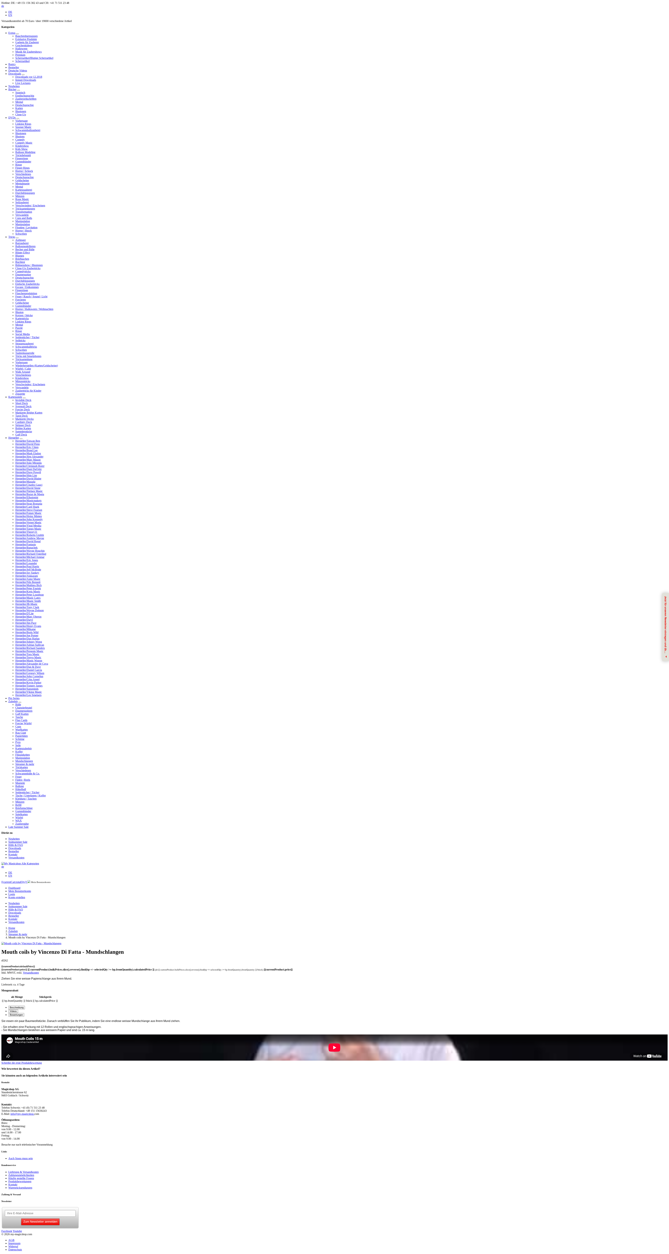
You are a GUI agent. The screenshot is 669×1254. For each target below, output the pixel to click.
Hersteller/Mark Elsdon (28, 453)
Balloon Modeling (25, 152)
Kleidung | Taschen (26, 798)
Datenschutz (15, 1249)
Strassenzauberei (24, 343)
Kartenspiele (15, 396)
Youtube (17, 1231)
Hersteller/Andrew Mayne (29, 538)
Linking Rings (23, 123)
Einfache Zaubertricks (27, 283)
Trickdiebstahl (23, 155)
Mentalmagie (22, 183)
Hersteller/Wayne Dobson (29, 610)
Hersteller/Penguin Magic (29, 651)
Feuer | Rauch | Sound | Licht (31, 296)
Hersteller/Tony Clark (27, 607)
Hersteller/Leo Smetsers (28, 695)
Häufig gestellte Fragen (21, 1178)
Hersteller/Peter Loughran (29, 594)
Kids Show (21, 149)
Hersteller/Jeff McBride (28, 569)
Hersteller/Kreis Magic (27, 591)
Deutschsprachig (24, 105)
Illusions (20, 136)
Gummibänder (23, 161)
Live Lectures (22, 83)
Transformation (23, 211)
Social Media (22, 334)
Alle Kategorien (30, 863)
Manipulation (22, 221)
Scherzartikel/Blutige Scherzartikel (34, 57)
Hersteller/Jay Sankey (27, 572)
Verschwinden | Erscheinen (30, 205)
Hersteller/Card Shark (27, 506)
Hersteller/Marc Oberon (28, 616)
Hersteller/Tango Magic (28, 528)
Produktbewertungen (19, 1181)
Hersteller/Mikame (25, 629)
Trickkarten (21, 767)
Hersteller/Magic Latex (28, 597)
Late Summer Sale (18, 826)
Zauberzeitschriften (25, 98)
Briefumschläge (24, 808)
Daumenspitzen (23, 710)
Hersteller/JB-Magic (26, 604)
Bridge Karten (23, 428)
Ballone (19, 786)
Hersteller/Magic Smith (28, 600)
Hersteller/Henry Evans (28, 626)
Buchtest (20, 261)
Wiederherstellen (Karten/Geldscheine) (36, 365)
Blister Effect (22, 252)
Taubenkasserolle (24, 353)
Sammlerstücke (23, 431)
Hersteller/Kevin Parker (28, 682)
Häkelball (20, 789)
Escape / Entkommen (27, 287)
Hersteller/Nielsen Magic (29, 491)
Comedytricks (23, 271)
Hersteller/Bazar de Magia (29, 494)
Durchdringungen (25, 192)
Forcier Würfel (23, 723)
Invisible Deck (23, 400)
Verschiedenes (23, 174)
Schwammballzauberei (27, 130)
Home (11, 928)
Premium (20, 54)
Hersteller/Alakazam (26, 575)
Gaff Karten (22, 713)
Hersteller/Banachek (26, 547)
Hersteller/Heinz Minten (28, 516)
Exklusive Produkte (26, 39)
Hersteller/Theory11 (26, 531)
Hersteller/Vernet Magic (28, 522)
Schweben (21, 233)
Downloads (14, 73)
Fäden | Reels (22, 779)
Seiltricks (20, 340)
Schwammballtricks (26, 346)
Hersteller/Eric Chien (27, 447)
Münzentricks (22, 381)
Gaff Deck (21, 434)
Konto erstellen (16, 897)
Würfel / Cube (23, 368)
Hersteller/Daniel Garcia (28, 669)
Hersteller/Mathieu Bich (28, 585)
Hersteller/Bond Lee (26, 450)
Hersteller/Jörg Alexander (29, 456)
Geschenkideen (23, 45)
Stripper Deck (23, 425)
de (2, 6)
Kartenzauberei (23, 189)
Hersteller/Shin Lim (26, 475)
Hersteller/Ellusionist (26, 497)
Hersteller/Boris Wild (27, 632)
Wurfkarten (21, 729)
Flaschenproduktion (26, 293)
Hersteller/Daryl (24, 619)
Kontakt (12, 854)
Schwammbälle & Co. (27, 773)
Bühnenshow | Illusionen (29, 265)
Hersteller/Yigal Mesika (28, 525)
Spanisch (20, 92)
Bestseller (13, 67)
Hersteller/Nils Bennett (27, 582)
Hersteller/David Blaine (28, 478)
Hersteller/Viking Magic (28, 691)
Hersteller (13, 437)
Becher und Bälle (24, 249)
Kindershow (22, 145)
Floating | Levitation (26, 227)
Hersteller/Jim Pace (25, 622)
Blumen (19, 255)
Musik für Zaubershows (28, 51)
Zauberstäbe (22, 823)
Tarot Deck (21, 415)
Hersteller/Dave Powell (28, 472)
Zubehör (13, 701)
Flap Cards (21, 720)
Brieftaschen (22, 258)
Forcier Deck (22, 409)
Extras (11, 32)
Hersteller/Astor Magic (27, 578)
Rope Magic (22, 199)
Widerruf (13, 1246)
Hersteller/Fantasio (25, 544)
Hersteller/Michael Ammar (29, 557)
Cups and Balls (23, 218)
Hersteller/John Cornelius (29, 676)
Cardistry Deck (23, 422)
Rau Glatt (20, 732)
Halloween (21, 48)
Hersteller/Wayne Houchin (30, 550)
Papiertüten (21, 735)
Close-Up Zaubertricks (27, 268)
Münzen (19, 196)
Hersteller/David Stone (27, 487)
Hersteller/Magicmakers (28, 500)
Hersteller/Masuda (25, 481)
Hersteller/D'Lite (24, 613)
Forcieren (20, 299)
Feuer (18, 776)
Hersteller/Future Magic (28, 513)
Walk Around (22, 371)
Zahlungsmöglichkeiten (21, 1175)
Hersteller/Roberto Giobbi (29, 535)
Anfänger (20, 240)
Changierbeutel (23, 707)
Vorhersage (21, 120)
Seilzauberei (22, 202)
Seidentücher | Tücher (27, 337)
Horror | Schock (24, 170)
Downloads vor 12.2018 (28, 76)
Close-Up (20, 114)
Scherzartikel (22, 61)
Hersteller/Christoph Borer (29, 465)
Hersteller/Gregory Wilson (29, 673)
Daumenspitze (23, 274)
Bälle (18, 704)
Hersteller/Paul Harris (27, 566)
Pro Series (14, 698)
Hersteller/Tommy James (29, 685)
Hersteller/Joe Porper (26, 635)
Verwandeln (22, 214)
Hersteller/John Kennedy (29, 519)
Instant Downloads (25, 79)
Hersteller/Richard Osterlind (30, 553)
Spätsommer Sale (17, 841)
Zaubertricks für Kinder (28, 390)
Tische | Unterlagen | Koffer (30, 795)
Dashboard (14, 887)
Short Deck (21, 403)
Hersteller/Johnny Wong (28, 641)
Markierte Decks (24, 418)
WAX (18, 820)
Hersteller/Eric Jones (26, 560)
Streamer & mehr (24, 764)
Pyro (18, 742)
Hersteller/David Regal (28, 541)
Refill (18, 804)
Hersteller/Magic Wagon (28, 660)
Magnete (20, 782)
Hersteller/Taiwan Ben (27, 440)
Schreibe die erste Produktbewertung (21, 1062)
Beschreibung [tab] (17, 1007)
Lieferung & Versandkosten (23, 1171)
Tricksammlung (23, 359)
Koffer (19, 751)
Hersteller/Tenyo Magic (28, 657)
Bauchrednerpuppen (26, 36)
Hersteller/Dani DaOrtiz (28, 469)
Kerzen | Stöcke (24, 315)
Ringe (18, 164)
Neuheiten (14, 86)
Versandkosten (16, 857)
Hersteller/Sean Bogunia (28, 503)
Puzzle (19, 327)
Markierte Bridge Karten (28, 412)
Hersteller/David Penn (27, 444)
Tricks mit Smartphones (28, 356)
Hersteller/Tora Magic (27, 654)
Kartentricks (22, 318)
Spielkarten (21, 814)
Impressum (14, 1243)
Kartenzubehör (23, 748)
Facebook (6, 1231)
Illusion (19, 312)
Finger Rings (22, 167)
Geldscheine (22, 180)
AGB (11, 1240)
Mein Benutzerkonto (19, 891)
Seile (18, 745)
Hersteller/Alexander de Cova (31, 663)
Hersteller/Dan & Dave (28, 666)
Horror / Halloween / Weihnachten (34, 309)
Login (11, 894)
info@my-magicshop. (22, 1113)
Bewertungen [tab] (16, 1015)
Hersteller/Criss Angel (27, 679)
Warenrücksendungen (20, 1187)
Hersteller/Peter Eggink (28, 588)
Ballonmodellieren (25, 246)
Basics (12, 64)
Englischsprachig (24, 95)
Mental (19, 101)
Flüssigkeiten (22, 754)
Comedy (20, 139)
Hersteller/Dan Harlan (27, 638)
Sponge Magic (23, 127)
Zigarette (20, 393)
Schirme (19, 739)
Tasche (19, 717)
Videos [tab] (13, 1011)
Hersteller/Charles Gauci (28, 484)
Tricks (11, 236)
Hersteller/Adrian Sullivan (29, 644)
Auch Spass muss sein (20, 1158)
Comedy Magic (23, 142)
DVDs (12, 117)
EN (10, 15)
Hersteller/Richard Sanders (30, 648)
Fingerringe (21, 158)
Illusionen (20, 111)
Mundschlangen (24, 761)
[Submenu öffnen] (17, 33)
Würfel (19, 817)
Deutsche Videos (17, 70)
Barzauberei (22, 243)
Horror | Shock (23, 230)
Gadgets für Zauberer (27, 42)
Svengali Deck (23, 406)
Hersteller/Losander (26, 563)
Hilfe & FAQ (15, 845)
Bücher (12, 89)
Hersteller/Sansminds (27, 688)
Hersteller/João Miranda (28, 462)
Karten (19, 108)
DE (10, 11)
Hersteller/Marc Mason (28, 459)
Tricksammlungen (25, 208)
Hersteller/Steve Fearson (28, 509)
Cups (18, 726)
